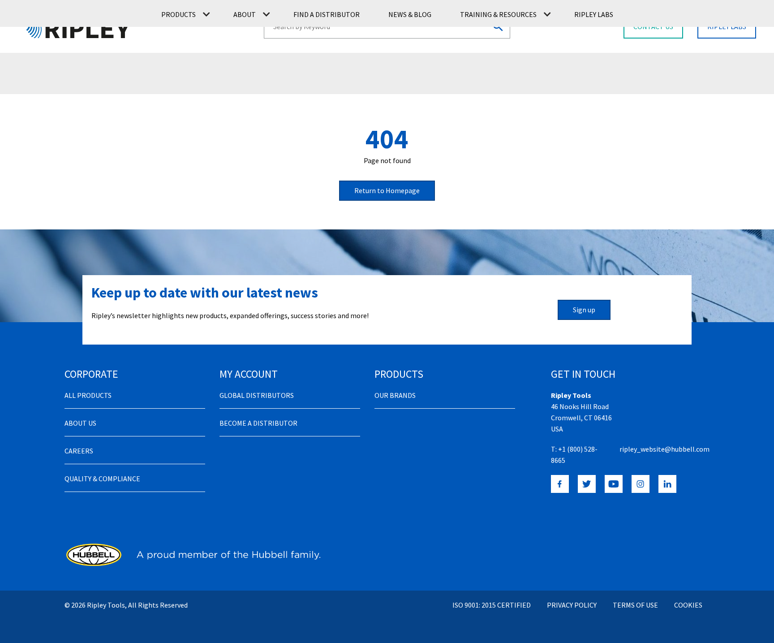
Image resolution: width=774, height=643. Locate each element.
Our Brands (395, 395)
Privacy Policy (572, 604)
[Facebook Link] (560, 484)
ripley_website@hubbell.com (664, 448)
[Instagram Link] (640, 484)
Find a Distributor (326, 14)
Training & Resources (498, 14)
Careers (78, 450)
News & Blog (409, 14)
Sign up (584, 309)
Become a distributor (258, 423)
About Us (80, 423)
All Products (88, 395)
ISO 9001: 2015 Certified (491, 604)
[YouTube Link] (614, 484)
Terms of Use (635, 604)
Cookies (688, 604)
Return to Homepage (387, 190)
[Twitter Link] (587, 484)
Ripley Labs (593, 14)
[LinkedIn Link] (667, 484)
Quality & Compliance (102, 478)
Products (178, 14)
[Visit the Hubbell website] (192, 554)
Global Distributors (256, 395)
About (244, 14)
